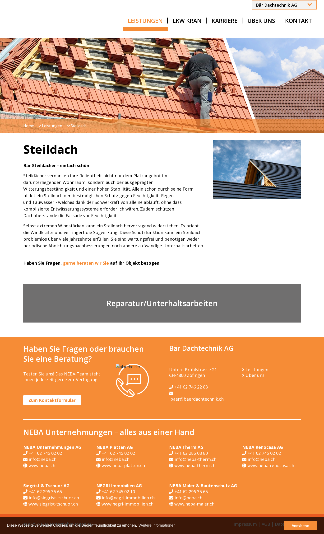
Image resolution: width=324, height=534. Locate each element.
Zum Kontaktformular (52, 400)
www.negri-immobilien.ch (126, 504)
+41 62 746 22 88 (190, 387)
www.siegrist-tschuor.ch (52, 504)
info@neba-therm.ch (195, 459)
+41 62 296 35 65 (45, 491)
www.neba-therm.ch (194, 465)
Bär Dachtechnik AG (276, 5)
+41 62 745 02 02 (45, 453)
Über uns (254, 375)
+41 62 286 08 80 (190, 453)
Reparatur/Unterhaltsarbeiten (162, 303)
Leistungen (51, 125)
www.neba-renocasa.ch (270, 465)
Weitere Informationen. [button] (157, 525)
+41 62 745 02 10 (118, 491)
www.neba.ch (41, 465)
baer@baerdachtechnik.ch (196, 399)
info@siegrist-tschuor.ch (53, 498)
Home (28, 125)
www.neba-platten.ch (122, 465)
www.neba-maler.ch (193, 504)
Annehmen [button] (300, 525)
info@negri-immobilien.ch (128, 498)
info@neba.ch (42, 459)
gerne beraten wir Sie (86, 263)
